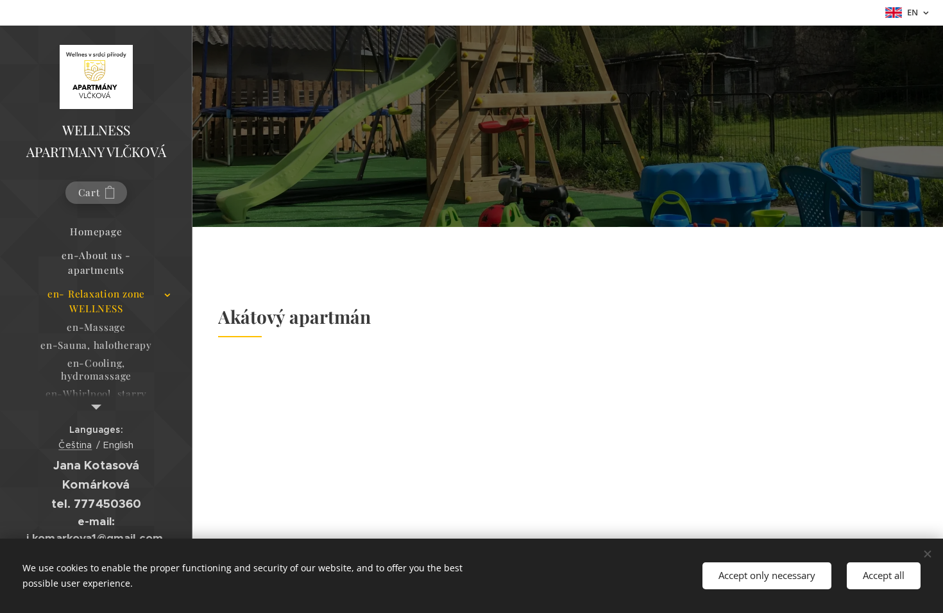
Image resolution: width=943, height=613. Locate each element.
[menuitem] (96, 231)
